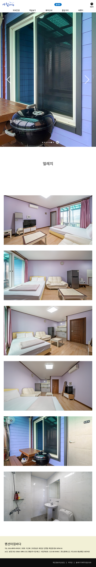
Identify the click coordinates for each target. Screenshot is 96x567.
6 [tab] (53, 142)
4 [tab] (49, 142)
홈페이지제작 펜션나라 (83, 562)
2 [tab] (45, 142)
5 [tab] (51, 142)
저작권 (70, 562)
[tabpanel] (48, 79)
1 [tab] (42, 142)
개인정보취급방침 (59, 562)
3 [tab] (47, 142)
